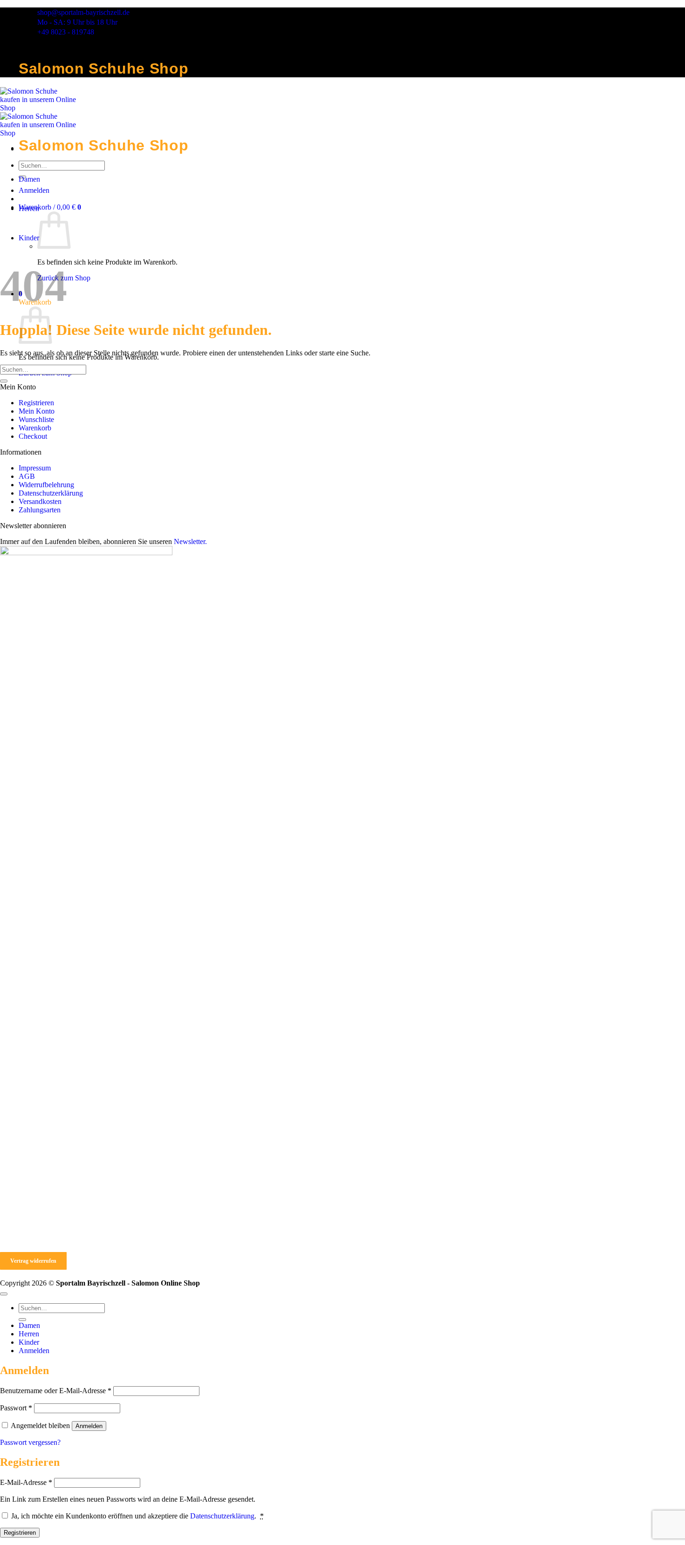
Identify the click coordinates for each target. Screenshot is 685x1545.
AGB (27, 476)
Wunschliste (36, 419)
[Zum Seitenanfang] (3, 1294)
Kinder (29, 238)
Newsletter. (190, 541)
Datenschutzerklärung (51, 493)
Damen (29, 179)
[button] (50, 207)
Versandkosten (40, 501)
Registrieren (36, 403)
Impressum (35, 468)
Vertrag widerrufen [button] (33, 1261)
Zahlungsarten (40, 510)
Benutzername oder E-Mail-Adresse (55, 1391)
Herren (29, 208)
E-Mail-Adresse (26, 1482)
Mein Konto (37, 411)
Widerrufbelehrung (46, 485)
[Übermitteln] (3, 381)
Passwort (16, 1408)
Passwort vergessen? (30, 1442)
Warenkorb (35, 428)
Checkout (33, 436)
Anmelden (89, 1425)
